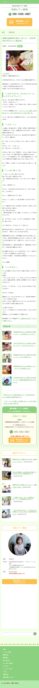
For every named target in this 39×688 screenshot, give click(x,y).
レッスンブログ (8, 669)
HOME (4, 649)
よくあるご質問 (8, 663)
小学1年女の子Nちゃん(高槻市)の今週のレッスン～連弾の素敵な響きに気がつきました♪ (24, 380)
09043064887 (22, 14)
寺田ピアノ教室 (19, 8)
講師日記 (20, 46)
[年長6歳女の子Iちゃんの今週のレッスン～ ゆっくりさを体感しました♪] (6, 373)
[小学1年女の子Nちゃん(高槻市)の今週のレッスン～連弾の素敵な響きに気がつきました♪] (6, 385)
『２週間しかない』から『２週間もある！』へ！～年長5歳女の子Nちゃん (23, 498)
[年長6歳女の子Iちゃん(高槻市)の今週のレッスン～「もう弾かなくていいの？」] (6, 339)
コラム (5, 672)
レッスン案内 (7, 652)
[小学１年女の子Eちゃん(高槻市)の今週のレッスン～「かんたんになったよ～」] (6, 350)
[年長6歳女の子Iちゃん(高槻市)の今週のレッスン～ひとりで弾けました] (6, 362)
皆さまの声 (6, 660)
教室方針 (5, 655)
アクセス (5, 666)
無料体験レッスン (8, 677)
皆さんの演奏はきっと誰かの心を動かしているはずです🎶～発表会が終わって (25, 472)
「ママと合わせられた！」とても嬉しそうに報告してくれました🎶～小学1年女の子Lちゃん (25, 512)
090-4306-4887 (21, 431)
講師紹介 (5, 658)
